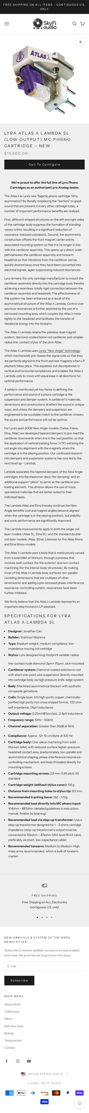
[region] (44, 896)
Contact (9, 1048)
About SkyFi (12, 1004)
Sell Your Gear (14, 1026)
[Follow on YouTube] (29, 1061)
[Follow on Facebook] (6, 1061)
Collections (11, 1011)
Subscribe (19, 980)
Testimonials (13, 1040)
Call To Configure (44, 164)
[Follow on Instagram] (18, 1061)
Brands (9, 1033)
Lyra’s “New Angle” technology (59, 351)
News (8, 1019)
